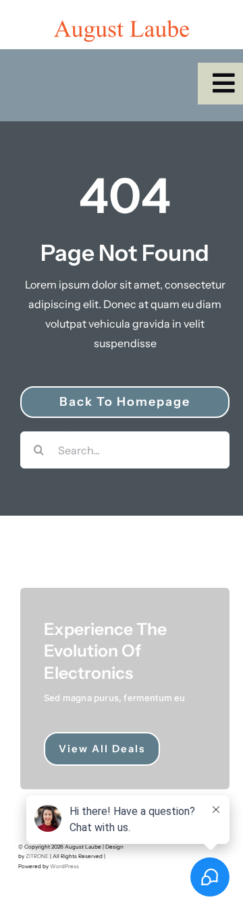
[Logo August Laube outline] (121, 25)
